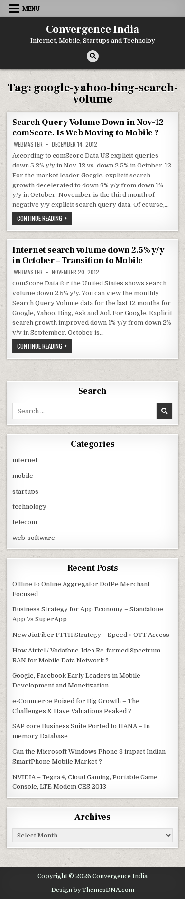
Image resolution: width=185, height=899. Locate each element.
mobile (22, 475)
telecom (24, 522)
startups (25, 491)
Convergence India (92, 29)
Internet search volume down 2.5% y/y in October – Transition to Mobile (88, 255)
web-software (33, 537)
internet (24, 460)
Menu (31, 8)
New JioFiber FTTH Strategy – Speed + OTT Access (90, 634)
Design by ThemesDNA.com (92, 890)
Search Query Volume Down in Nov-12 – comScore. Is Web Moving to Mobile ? (90, 127)
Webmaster (28, 144)
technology (29, 506)
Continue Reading (44, 219)
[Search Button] (93, 56)
